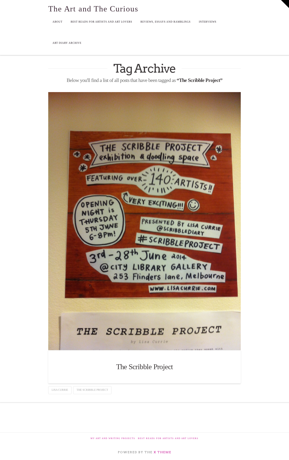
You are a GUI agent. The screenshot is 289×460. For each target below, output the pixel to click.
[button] (285, 4)
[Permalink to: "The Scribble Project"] (144, 221)
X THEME (162, 452)
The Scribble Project (144, 367)
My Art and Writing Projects (113, 438)
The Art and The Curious (93, 9)
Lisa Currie (60, 389)
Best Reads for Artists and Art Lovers (168, 438)
